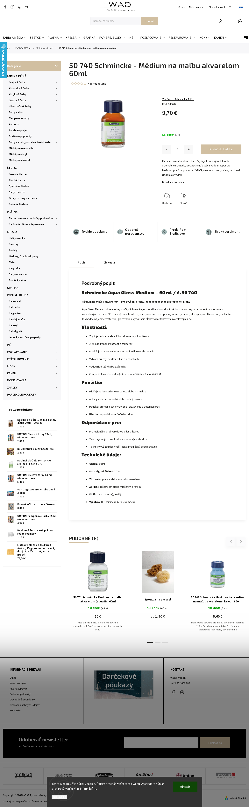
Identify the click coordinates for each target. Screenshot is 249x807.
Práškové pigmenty (20, 136)
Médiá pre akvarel (19, 160)
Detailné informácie (173, 182)
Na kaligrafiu (16, 331)
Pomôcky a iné (17, 280)
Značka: (178, 99)
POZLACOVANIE (17, 352)
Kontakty (15, 710)
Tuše (12, 262)
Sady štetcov (17, 192)
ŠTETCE (12, 168)
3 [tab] (165, 642)
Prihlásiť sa (215, 742)
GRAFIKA (12, 288)
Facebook (5, 7)
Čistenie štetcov (18, 204)
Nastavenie (59, 796)
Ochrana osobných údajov (25, 705)
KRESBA (12, 232)
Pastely (13, 250)
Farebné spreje (18, 130)
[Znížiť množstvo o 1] (166, 149)
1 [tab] (150, 642)
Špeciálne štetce (19, 186)
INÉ (9, 345)
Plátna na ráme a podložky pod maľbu (31, 218)
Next (241, 541)
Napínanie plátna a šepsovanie (26, 224)
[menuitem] (15, 37)
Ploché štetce (17, 180)
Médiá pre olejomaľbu (21, 148)
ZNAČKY (12, 387)
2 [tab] (157, 642)
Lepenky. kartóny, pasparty (25, 337)
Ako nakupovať (217, 7)
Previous (232, 541)
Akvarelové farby (19, 88)
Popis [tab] (82, 262)
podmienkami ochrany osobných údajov (76, 746)
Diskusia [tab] (109, 262)
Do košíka (88, 574)
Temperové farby (19, 118)
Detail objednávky (20, 694)
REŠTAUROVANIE (18, 359)
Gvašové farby (17, 100)
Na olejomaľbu (17, 319)
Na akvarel (15, 301)
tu (94, 789)
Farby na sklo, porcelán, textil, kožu (30, 142)
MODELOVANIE (16, 380)
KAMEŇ (11, 373)
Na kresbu (14, 307)
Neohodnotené (97, 83)
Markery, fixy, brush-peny (23, 256)
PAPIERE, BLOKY (17, 295)
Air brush (14, 124)
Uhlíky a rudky (17, 238)
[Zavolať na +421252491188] (20, 7)
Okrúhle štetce (18, 174)
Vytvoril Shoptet (238, 798)
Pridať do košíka (221, 149)
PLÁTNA (12, 212)
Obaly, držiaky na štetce (23, 198)
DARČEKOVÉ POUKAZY (21, 394)
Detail (107, 574)
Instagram (12, 7)
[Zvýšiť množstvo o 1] (188, 149)
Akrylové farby (17, 94)
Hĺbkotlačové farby (20, 106)
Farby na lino (16, 112)
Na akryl (13, 325)
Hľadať (150, 21)
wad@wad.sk (178, 678)
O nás (181, 7)
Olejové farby (17, 82)
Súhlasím (185, 787)
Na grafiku (15, 313)
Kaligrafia (14, 268)
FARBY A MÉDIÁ (16, 76)
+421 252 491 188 (180, 683)
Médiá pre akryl (18, 154)
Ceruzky (13, 244)
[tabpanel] (98, 595)
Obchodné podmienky (23, 700)
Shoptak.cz (44, 801)
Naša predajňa (196, 7)
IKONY (11, 366)
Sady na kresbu (18, 274)
